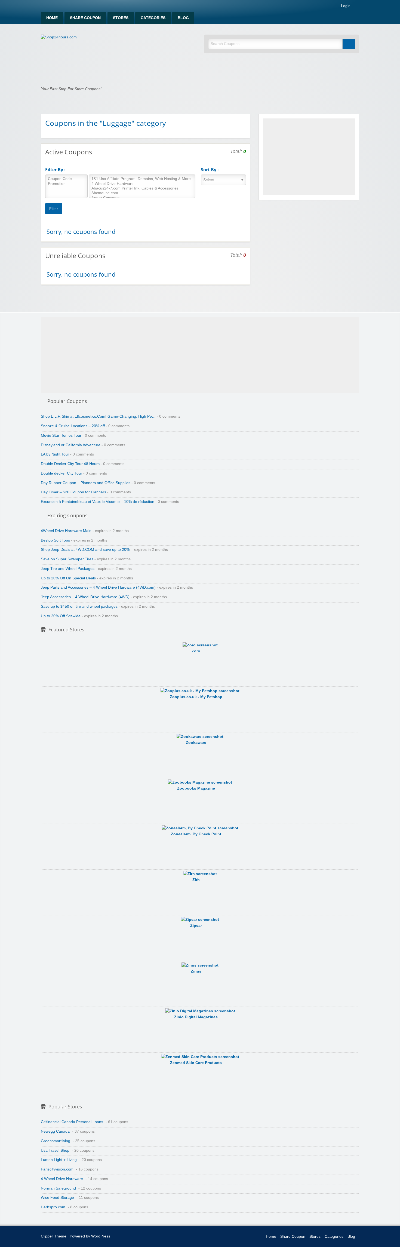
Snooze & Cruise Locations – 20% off (73, 426)
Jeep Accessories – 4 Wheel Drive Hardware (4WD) (85, 597)
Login (345, 6)
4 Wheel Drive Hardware (62, 1179)
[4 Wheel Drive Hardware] (142, 184)
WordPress (100, 1236)
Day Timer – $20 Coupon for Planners (73, 492)
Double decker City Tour (61, 473)
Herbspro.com (53, 1207)
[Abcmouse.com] (142, 193)
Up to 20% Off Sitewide (61, 616)
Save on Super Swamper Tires (67, 559)
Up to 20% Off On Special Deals (68, 578)
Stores (120, 18)
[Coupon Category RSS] (244, 122)
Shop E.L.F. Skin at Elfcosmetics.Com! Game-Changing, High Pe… (98, 416)
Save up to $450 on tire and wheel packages (79, 606)
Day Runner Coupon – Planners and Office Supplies (85, 483)
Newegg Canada (55, 1131)
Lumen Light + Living (59, 1160)
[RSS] (357, 7)
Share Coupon (85, 18)
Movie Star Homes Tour (61, 435)
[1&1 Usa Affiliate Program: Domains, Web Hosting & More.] (142, 179)
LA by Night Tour (55, 454)
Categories (153, 18)
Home (52, 18)
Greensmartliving (55, 1141)
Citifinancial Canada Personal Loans (72, 1122)
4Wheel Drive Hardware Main (66, 531)
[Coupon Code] (66, 179)
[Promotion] (66, 184)
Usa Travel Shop (55, 1150)
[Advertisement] (309, 156)
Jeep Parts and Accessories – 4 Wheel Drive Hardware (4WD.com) (98, 587)
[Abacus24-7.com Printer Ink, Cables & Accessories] (142, 188)
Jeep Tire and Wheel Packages (67, 569)
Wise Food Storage (57, 1198)
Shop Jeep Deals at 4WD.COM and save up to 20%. (86, 550)
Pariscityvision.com (57, 1169)
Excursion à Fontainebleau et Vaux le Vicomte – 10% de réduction (97, 502)
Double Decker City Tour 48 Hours (70, 464)
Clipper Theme (53, 1236)
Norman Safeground (58, 1188)
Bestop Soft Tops (55, 540)
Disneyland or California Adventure (70, 445)
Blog (183, 18)
